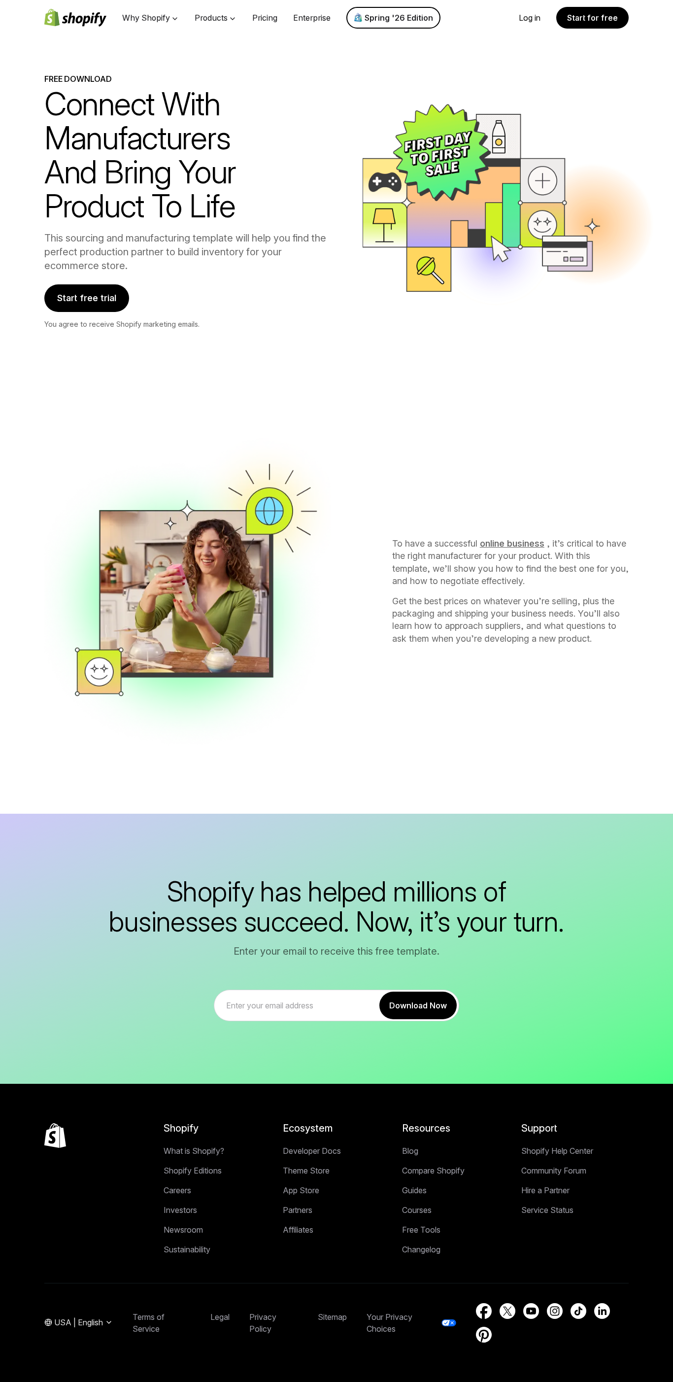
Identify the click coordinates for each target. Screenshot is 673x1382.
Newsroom (183, 1230)
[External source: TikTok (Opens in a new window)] (578, 1311)
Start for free (592, 18)
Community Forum (553, 1170)
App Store (301, 1190)
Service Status (547, 1210)
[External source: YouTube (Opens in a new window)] (531, 1311)
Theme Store (306, 1170)
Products (211, 18)
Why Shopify (146, 18)
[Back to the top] (55, 1135)
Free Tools (421, 1230)
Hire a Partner (545, 1190)
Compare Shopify (433, 1170)
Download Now (418, 1005)
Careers (177, 1190)
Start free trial (86, 298)
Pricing (264, 18)
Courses (417, 1210)
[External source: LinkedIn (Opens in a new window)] (602, 1311)
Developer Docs (312, 1151)
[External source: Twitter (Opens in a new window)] (507, 1311)
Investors (180, 1210)
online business (512, 543)
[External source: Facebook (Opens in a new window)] (484, 1311)
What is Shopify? (194, 1151)
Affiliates (298, 1230)
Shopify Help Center (557, 1151)
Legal (220, 1317)
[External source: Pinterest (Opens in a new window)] (484, 1335)
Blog (410, 1151)
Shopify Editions (193, 1170)
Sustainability (187, 1249)
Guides (414, 1190)
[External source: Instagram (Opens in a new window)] (555, 1311)
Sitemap (332, 1317)
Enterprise (312, 18)
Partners (297, 1210)
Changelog (421, 1249)
